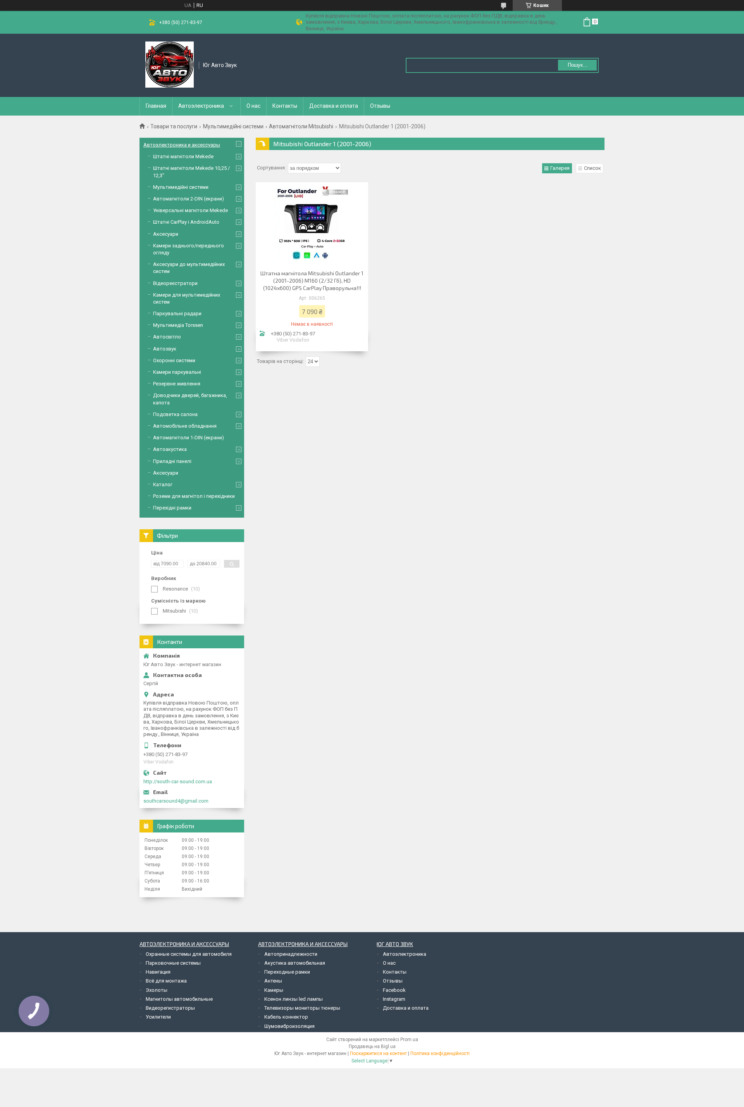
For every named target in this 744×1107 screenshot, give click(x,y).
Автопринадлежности (290, 954)
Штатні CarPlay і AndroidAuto (186, 222)
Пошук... (577, 65)
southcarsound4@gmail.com (175, 801)
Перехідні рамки (172, 508)
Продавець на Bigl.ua (372, 1046)
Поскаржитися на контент (378, 1053)
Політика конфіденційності (440, 1053)
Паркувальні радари (177, 313)
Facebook (394, 990)
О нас (253, 106)
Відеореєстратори (175, 283)
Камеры (273, 990)
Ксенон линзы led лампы (293, 999)
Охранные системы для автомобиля (189, 954)
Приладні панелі (172, 461)
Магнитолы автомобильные (179, 999)
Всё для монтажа (166, 981)
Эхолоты (156, 990)
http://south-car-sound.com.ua (177, 781)
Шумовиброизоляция (289, 1026)
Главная (156, 106)
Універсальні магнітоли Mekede (190, 210)
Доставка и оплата (333, 106)
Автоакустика (170, 449)
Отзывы (380, 106)
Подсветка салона (175, 414)
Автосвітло (167, 337)
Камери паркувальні (177, 372)
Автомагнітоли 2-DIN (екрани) (188, 199)
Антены (273, 981)
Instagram (394, 999)
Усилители (158, 1017)
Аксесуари (165, 234)
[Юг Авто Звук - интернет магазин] (169, 64)
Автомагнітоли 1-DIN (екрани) (188, 437)
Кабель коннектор (286, 1017)
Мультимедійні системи (233, 126)
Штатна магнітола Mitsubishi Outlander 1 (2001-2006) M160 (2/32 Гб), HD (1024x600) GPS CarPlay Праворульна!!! (311, 280)
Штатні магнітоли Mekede (183, 156)
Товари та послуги (173, 126)
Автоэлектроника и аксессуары (181, 145)
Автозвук (164, 349)
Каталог (162, 484)
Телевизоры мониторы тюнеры (302, 1008)
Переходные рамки (287, 972)
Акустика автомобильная (294, 963)
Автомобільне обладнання (185, 426)
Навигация (158, 972)
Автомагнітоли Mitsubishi (301, 126)
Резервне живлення (176, 384)
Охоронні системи (174, 360)
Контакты (284, 106)
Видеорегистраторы (170, 1008)
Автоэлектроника (201, 106)
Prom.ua (409, 1039)
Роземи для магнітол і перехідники (194, 496)
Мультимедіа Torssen (178, 325)
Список (592, 168)
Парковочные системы (173, 963)
